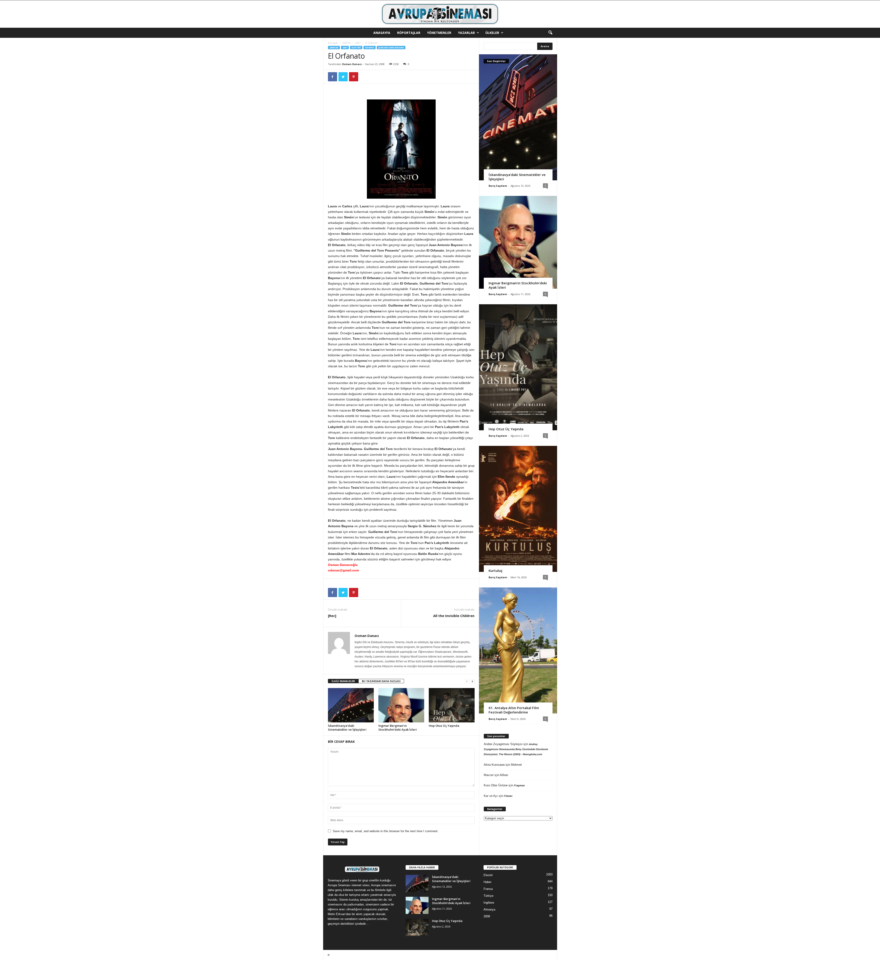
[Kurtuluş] (518, 509)
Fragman (519, 785)
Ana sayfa (333, 42)
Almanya (489, 909)
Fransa (488, 889)
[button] (550, 33)
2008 (487, 916)
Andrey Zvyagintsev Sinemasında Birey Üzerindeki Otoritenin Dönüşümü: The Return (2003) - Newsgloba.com (516, 749)
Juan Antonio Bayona (391, 47)
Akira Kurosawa (494, 764)
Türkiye (488, 895)
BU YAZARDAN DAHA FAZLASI (381, 681)
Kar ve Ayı (491, 796)
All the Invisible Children (453, 615)
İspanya (369, 47)
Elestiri (356, 47)
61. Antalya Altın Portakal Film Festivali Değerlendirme (514, 709)
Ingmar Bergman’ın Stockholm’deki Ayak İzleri (397, 728)
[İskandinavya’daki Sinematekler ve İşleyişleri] (351, 705)
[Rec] (332, 615)
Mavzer (489, 775)
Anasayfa (381, 32)
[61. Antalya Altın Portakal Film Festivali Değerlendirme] (518, 650)
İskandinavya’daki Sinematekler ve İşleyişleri (347, 728)
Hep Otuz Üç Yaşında (444, 726)
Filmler (508, 796)
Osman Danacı (352, 64)
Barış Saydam (498, 185)
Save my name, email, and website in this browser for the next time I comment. (385, 831)
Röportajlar (408, 32)
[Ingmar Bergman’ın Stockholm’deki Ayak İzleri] (401, 705)
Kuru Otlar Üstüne (496, 785)
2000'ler (346, 42)
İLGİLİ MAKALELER (343, 681)
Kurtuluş (495, 570)
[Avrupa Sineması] (440, 14)
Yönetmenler (439, 32)
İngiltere (489, 902)
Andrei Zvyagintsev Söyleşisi (503, 744)
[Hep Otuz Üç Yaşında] (452, 705)
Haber (487, 882)
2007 (358, 42)
